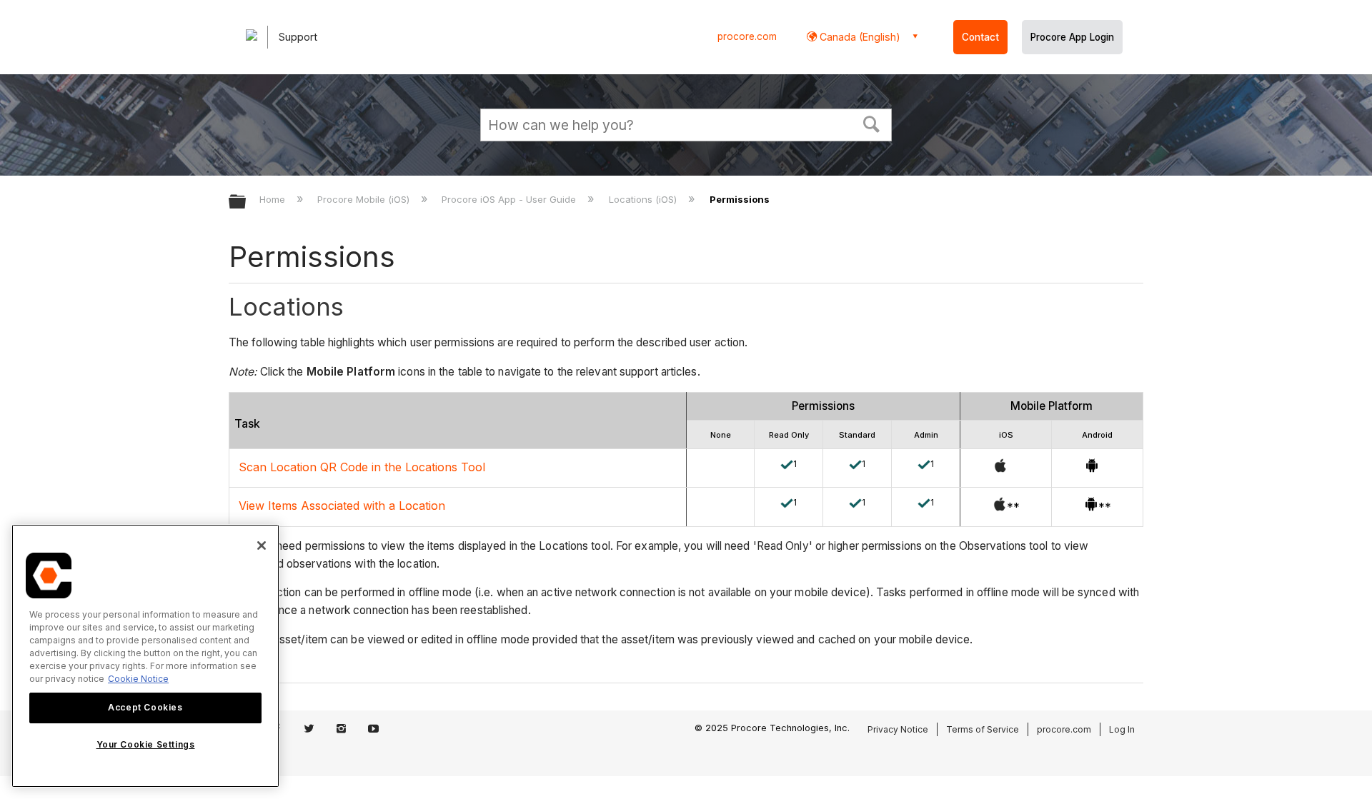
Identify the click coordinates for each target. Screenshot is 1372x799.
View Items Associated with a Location (342, 505)
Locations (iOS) (644, 199)
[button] (872, 123)
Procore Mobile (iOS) (364, 199)
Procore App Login (1072, 37)
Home (273, 199)
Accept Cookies (145, 707)
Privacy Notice (898, 729)
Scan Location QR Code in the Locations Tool (362, 467)
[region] (145, 656)
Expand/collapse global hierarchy (246, 202)
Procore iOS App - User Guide (510, 199)
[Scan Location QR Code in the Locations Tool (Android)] (1092, 468)
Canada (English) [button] (858, 37)
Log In (1122, 729)
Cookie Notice (138, 678)
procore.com (747, 36)
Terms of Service (982, 729)
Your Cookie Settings (145, 744)
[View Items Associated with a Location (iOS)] (1000, 507)
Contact (980, 37)
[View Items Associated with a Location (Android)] (1091, 507)
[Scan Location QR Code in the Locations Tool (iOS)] (1000, 468)
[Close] (261, 545)
